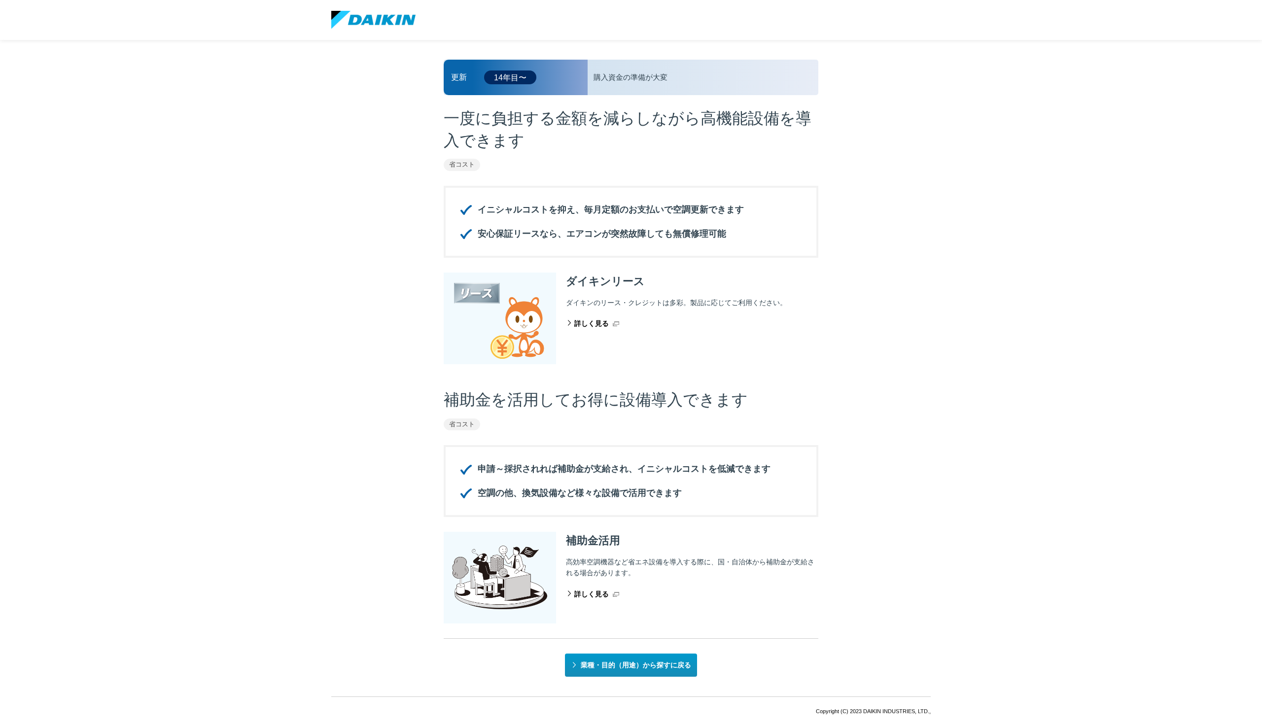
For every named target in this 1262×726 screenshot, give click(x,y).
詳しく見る (591, 323)
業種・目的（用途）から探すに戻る (636, 665)
